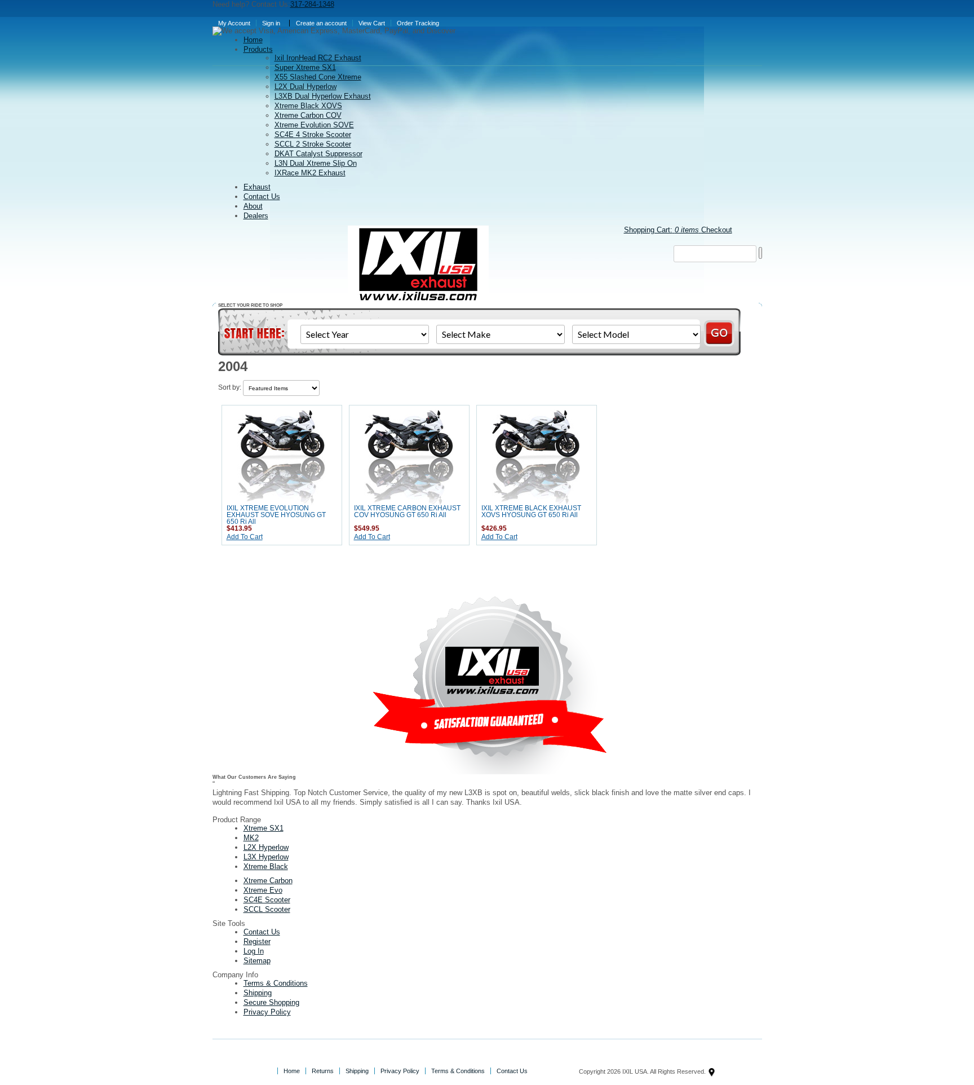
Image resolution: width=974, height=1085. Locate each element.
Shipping (258, 993)
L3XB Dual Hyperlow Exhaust (323, 96)
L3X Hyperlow (266, 857)
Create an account (321, 23)
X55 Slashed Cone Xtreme (318, 77)
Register (257, 941)
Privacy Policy (267, 1012)
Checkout (716, 230)
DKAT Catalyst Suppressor (318, 153)
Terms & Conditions (276, 983)
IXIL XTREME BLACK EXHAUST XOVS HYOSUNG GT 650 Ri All (531, 511)
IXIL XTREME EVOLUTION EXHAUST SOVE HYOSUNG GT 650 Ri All (276, 515)
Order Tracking (418, 23)
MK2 (251, 837)
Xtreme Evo (263, 890)
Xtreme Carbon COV (308, 115)
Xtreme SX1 (264, 828)
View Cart (371, 23)
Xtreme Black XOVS (308, 106)
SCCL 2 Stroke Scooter (313, 144)
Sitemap (257, 960)
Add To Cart (245, 536)
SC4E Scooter (267, 900)
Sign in (271, 23)
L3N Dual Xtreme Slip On (316, 163)
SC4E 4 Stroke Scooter (313, 134)
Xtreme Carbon (268, 880)
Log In (254, 951)
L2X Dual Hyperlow (306, 86)
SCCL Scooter (267, 909)
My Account (234, 23)
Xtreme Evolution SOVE (314, 125)
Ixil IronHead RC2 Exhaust (318, 58)
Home (292, 1071)
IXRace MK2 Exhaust (310, 173)
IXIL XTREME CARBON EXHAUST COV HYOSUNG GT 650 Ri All (407, 511)
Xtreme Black (266, 866)
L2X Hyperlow (266, 847)
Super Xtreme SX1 (305, 67)
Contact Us (262, 932)
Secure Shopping (271, 1002)
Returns (323, 1071)
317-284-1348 (312, 4)
